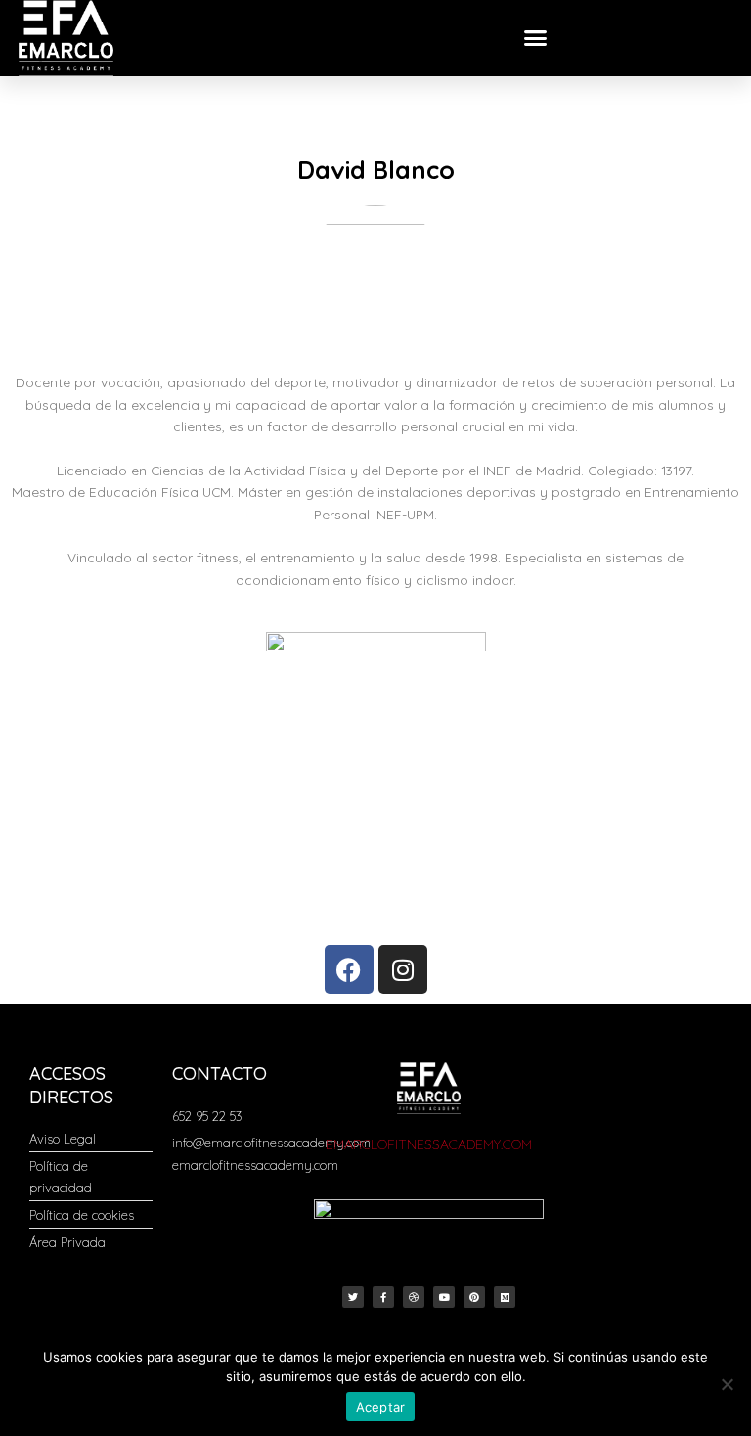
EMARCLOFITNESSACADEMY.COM (429, 1144)
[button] (535, 38)
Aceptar (381, 1406)
